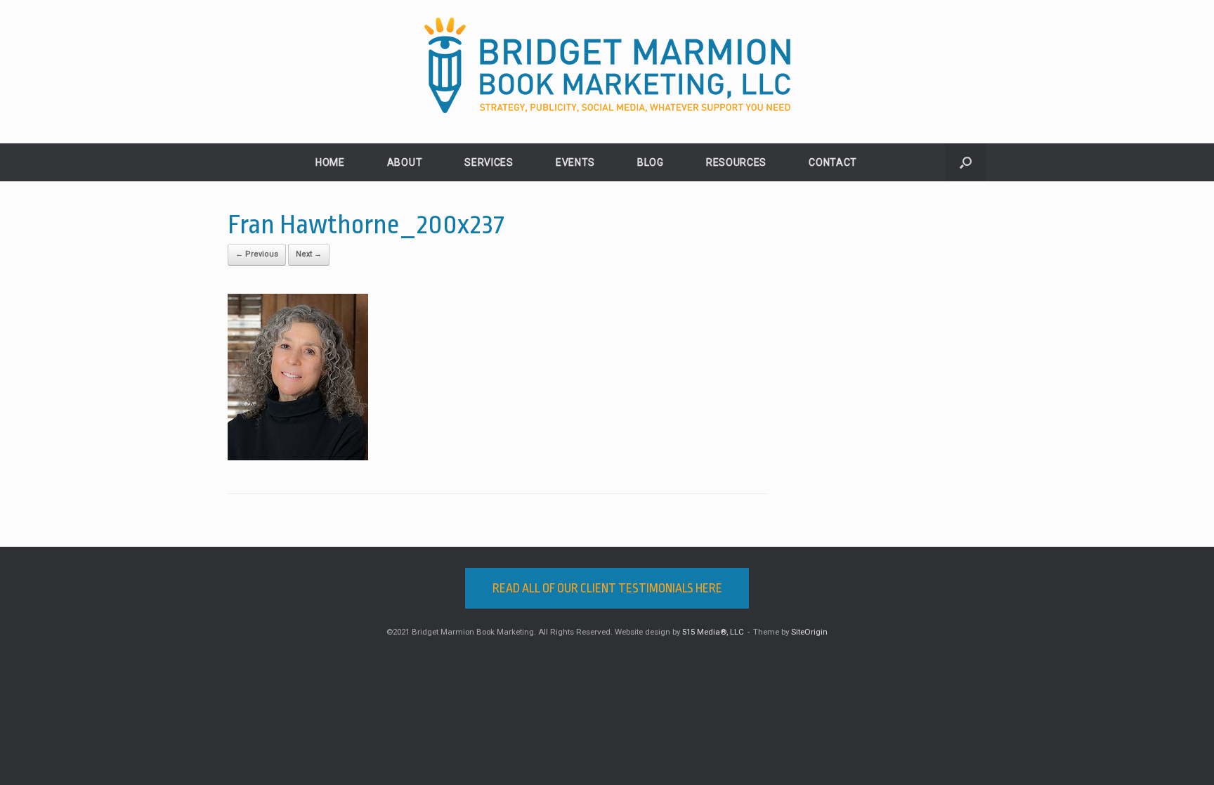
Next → (309, 254)
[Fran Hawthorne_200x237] (298, 456)
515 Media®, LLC (713, 632)
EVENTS (575, 162)
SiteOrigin (809, 632)
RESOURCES (736, 162)
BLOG (650, 162)
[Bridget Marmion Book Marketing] (607, 65)
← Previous (256, 254)
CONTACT (833, 162)
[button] (965, 162)
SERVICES (489, 162)
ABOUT (405, 162)
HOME (330, 162)
